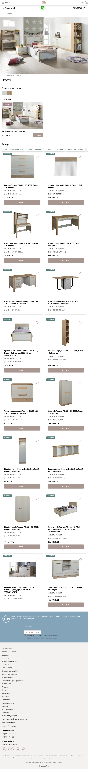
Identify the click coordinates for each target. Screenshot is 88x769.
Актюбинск (6, 684)
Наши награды (7, 668)
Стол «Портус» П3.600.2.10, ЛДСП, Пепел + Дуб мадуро (64, 244)
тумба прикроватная (54, 149)
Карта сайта (44, 766)
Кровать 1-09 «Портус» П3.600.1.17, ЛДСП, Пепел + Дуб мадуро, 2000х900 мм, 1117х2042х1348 (21, 590)
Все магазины (7, 677)
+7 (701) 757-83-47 (78, 8)
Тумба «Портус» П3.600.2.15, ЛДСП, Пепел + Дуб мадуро (65, 589)
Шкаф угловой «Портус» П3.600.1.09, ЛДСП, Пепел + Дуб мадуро (21, 528)
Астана (4, 690)
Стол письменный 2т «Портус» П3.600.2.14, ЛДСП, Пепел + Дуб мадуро (21, 302)
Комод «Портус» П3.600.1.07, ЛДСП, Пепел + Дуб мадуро (21, 186)
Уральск (5, 706)
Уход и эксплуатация (10, 661)
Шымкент (5, 713)
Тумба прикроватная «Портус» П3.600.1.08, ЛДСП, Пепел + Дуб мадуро (21, 412)
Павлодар (6, 700)
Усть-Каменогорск (9, 709)
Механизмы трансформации (13, 681)
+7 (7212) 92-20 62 (9, 726)
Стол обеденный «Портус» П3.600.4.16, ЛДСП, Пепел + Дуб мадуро (63, 302)
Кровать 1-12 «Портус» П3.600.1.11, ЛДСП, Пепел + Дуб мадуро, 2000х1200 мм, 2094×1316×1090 (64, 529)
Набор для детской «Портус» (13, 131)
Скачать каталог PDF (10, 671)
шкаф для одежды (76, 149)
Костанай (5, 697)
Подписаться (32, 632)
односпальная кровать (13, 149)
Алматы (5, 687)
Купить (37, 135)
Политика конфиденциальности (14, 719)
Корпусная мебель (9, 652)
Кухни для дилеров (9, 716)
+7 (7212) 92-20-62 (9, 734)
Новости (5, 658)
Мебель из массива (9, 674)
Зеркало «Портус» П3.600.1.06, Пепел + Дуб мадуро (65, 186)
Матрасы (5, 655)
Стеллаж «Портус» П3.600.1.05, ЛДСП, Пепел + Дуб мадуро (65, 352)
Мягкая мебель (8, 649)
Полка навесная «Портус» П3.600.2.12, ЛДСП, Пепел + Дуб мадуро (65, 470)
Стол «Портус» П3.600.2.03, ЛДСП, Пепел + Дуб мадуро (21, 244)
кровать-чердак (34, 149)
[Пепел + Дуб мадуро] (7, 93)
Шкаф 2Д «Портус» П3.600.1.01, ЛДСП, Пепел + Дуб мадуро (65, 412)
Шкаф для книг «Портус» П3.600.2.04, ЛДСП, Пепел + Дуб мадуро (21, 470)
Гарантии (5, 665)
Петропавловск (8, 703)
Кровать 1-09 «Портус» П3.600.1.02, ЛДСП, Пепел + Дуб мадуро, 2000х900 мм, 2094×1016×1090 (21, 353)
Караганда (6, 693)
